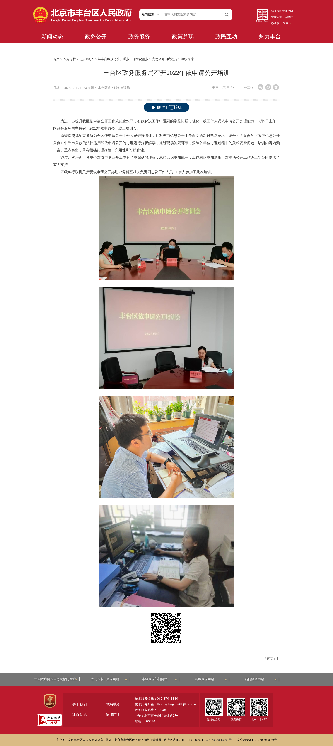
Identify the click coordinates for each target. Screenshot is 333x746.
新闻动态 (52, 37)
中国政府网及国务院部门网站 (55, 679)
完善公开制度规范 (164, 59)
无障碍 (289, 17)
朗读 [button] (161, 107)
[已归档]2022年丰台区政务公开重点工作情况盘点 (114, 59)
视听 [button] (180, 107)
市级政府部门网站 (154, 679)
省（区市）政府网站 (105, 679)
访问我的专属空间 (282, 10)
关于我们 (79, 704)
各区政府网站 (204, 679)
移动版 (275, 23)
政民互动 (226, 37)
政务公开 (96, 37)
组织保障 (187, 59)
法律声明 (113, 714)
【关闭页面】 (270, 658)
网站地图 (113, 704)
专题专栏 (69, 59)
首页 (56, 59)
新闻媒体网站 (254, 679)
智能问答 (276, 17)
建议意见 (79, 714)
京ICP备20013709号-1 (220, 739)
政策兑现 (183, 37)
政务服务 (139, 37)
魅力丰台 (270, 37)
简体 (285, 23)
